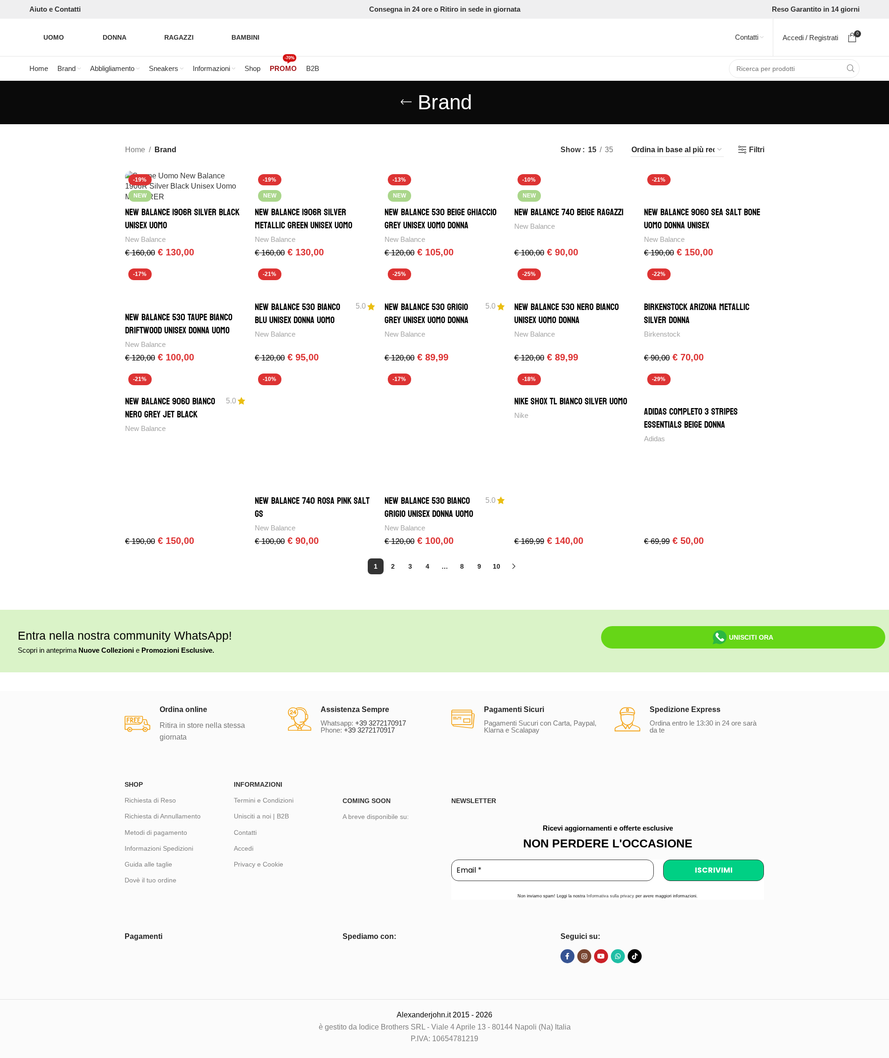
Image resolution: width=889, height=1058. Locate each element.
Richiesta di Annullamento (163, 816)
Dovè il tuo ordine (150, 880)
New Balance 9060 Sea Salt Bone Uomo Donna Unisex (702, 219)
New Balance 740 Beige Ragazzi (568, 212)
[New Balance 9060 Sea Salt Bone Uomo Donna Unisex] (704, 186)
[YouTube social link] (601, 956)
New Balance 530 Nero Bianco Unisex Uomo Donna (566, 314)
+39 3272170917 (380, 723)
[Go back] (406, 102)
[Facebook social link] (567, 956)
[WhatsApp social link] (618, 956)
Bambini (245, 37)
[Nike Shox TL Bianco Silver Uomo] (574, 380)
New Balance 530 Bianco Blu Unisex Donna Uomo (297, 314)
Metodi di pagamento (156, 832)
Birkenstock (662, 334)
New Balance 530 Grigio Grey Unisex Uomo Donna (427, 314)
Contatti (245, 832)
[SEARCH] (850, 68)
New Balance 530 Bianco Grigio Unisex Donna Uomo (429, 507)
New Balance (145, 239)
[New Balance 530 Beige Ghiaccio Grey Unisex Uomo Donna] (445, 186)
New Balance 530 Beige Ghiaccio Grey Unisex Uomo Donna (441, 219)
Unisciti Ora (751, 637)
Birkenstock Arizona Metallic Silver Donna (696, 314)
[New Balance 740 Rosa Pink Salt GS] (315, 430)
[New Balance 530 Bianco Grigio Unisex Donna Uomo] (445, 430)
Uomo (53, 37)
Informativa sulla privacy (610, 896)
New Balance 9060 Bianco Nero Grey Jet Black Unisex (170, 414)
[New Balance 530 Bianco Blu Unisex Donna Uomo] (315, 280)
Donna (114, 37)
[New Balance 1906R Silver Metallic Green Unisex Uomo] (315, 186)
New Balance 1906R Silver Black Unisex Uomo (182, 219)
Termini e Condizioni (264, 800)
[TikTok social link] (635, 956)
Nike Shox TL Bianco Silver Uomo (570, 401)
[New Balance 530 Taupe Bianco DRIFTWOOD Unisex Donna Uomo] (185, 286)
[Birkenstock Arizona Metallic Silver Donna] (704, 280)
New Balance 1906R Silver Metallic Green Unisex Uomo (303, 219)
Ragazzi (179, 37)
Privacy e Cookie (258, 864)
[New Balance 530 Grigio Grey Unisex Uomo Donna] (445, 280)
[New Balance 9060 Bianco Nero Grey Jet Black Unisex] (185, 380)
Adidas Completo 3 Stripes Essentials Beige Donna (691, 418)
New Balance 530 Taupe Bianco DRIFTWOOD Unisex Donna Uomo (178, 324)
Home (135, 150)
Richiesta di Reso (150, 800)
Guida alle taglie (148, 864)
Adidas (654, 439)
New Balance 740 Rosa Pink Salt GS (312, 507)
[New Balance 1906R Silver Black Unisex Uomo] (185, 186)
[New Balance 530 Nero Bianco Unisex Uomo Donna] (574, 280)
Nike (521, 415)
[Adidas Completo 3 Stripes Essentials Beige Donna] (704, 386)
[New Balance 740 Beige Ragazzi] (574, 186)
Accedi (243, 848)
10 (496, 566)
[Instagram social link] (584, 956)
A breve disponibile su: (376, 816)
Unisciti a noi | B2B (261, 816)
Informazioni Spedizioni (159, 848)
